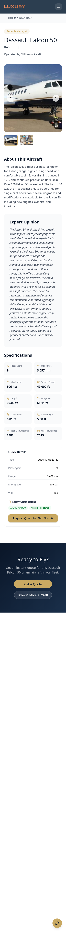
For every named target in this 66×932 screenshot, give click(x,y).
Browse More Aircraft (33, 595)
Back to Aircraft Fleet (19, 17)
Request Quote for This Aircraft (33, 518)
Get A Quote (33, 584)
